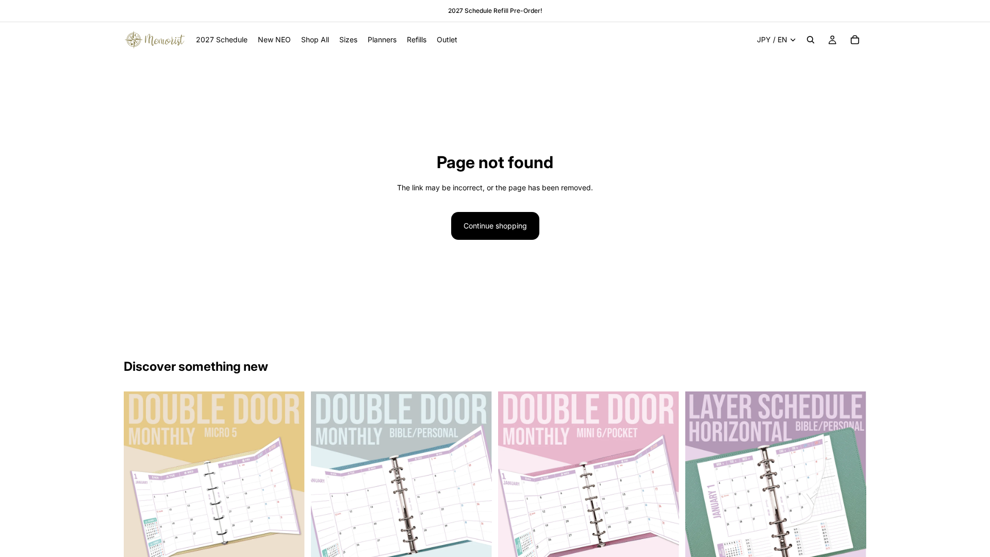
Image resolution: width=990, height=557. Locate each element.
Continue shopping (495, 225)
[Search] (810, 39)
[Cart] (855, 39)
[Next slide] (289, 482)
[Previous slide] (139, 482)
